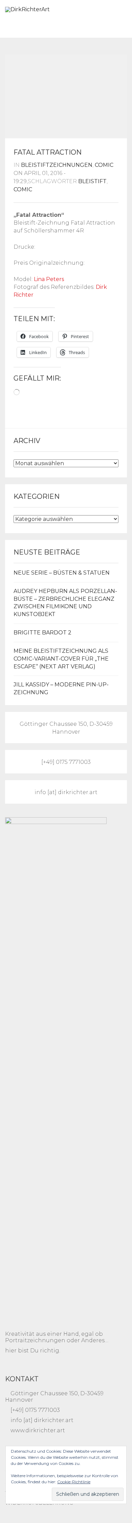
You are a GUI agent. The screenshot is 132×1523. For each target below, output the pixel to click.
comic (104, 165)
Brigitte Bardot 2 (42, 632)
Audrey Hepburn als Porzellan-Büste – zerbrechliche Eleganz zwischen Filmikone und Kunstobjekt (65, 603)
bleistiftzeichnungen (56, 165)
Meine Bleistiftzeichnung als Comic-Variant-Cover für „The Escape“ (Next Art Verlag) (61, 659)
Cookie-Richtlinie (73, 1481)
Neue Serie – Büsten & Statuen (62, 573)
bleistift (92, 181)
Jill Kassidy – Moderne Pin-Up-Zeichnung (61, 688)
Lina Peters (49, 279)
